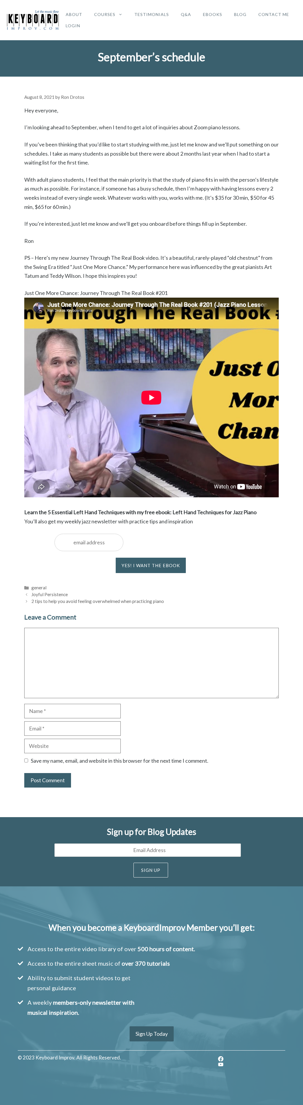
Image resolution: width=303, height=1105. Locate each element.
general (38, 587)
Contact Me (273, 14)
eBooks (212, 14)
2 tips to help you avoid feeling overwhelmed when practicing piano (97, 601)
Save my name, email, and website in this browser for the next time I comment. (119, 760)
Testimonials (151, 14)
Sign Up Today (152, 1033)
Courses (104, 14)
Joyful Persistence (49, 594)
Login (73, 25)
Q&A (186, 14)
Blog (240, 14)
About (74, 14)
